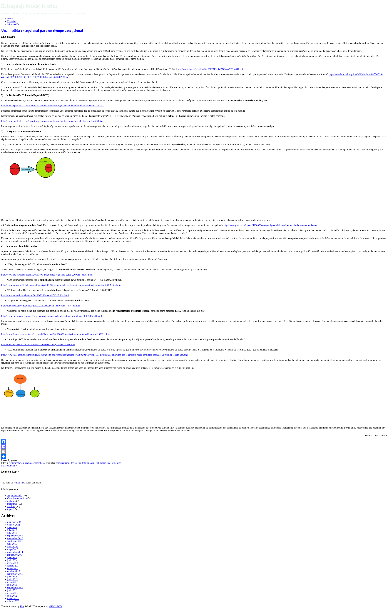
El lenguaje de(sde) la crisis (29, 6)
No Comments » (9, 465)
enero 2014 (12, 568)
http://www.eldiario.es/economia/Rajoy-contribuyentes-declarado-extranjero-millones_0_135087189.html (51, 316)
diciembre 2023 (14, 522)
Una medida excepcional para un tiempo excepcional (42, 30)
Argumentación (16, 463)
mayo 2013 (12, 582)
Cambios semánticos (35, 463)
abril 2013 (12, 584)
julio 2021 (12, 527)
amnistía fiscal (62, 463)
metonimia (12, 503)
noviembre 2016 (15, 538)
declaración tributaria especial (85, 463)
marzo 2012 (13, 598)
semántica (116, 463)
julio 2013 (12, 576)
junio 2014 (12, 560)
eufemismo (105, 463)
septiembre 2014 (15, 554)
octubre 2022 (13, 524)
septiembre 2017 (15, 535)
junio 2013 (12, 579)
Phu (22, 606)
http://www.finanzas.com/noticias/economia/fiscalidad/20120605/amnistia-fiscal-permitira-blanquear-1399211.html (55, 334)
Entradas (11, 21)
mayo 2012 (12, 593)
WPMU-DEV (55, 606)
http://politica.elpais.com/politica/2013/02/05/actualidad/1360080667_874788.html (40, 305)
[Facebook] (194, 441)
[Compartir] (194, 456)
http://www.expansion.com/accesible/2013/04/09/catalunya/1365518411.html (38, 344)
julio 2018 (12, 533)
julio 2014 (12, 557)
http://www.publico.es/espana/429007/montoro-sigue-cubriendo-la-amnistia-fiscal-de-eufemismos (270, 225)
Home (10, 18)
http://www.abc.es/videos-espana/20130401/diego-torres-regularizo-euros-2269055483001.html (46, 274)
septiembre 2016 (15, 541)
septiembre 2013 (15, 574)
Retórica (11, 506)
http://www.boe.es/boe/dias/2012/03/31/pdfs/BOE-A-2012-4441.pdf (210, 69)
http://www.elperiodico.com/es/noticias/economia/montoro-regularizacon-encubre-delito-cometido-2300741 (52, 105)
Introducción (13, 24)
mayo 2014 (12, 563)
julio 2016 (12, 544)
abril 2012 (12, 595)
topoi (9, 509)
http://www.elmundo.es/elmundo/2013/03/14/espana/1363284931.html (35, 295)
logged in (18, 482)
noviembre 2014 (15, 552)
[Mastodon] (194, 446)
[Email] (194, 451)
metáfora (11, 501)
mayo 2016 (12, 549)
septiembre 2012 (15, 587)
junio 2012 (12, 590)
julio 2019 (12, 530)
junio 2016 (12, 546)
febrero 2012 (13, 601)
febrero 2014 (13, 565)
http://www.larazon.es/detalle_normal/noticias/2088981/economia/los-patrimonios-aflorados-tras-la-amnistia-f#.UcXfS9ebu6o (61, 285)
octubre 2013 (13, 571)
